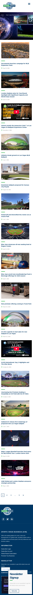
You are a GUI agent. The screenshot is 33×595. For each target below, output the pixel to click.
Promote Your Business (8, 556)
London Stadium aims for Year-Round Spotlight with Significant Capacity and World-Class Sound (14, 95)
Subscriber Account (6, 551)
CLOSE (29, 572)
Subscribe (14, 591)
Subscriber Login (6, 549)
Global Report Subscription (9, 553)
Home (2, 15)
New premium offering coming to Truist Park (16, 304)
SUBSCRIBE (5, 569)
